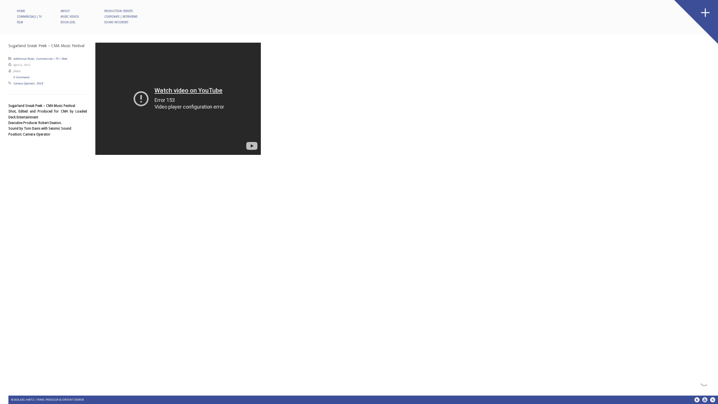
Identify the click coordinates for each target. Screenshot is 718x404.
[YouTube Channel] (704, 399)
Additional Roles (23, 58)
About (65, 11)
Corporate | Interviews (120, 16)
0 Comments (21, 77)
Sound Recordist (116, 22)
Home (21, 11)
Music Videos (70, 16)
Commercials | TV (29, 16)
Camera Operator (24, 83)
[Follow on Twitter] (696, 399)
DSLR (39, 83)
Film (20, 22)
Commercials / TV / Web (51, 58)
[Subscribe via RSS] (712, 399)
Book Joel (68, 22)
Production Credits (118, 11)
